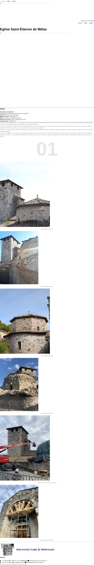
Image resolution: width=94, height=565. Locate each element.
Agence (14, 1)
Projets (8, 1)
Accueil (3, 1)
